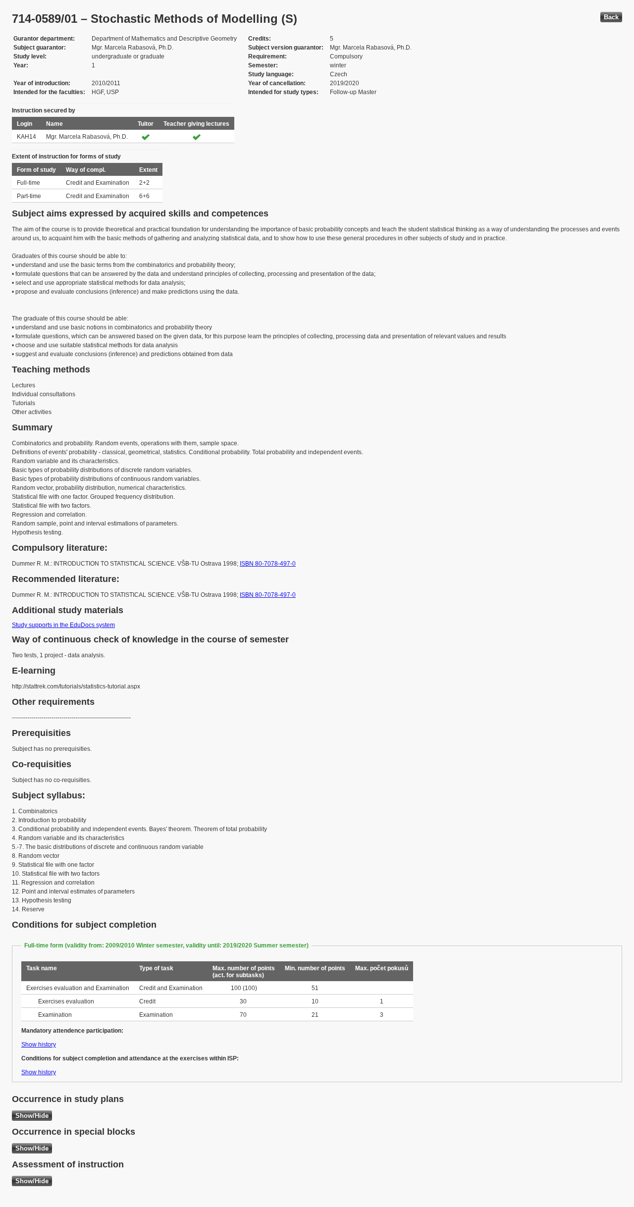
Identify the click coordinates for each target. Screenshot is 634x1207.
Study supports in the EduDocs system (63, 625)
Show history (38, 1044)
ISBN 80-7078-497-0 (268, 563)
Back (611, 17)
